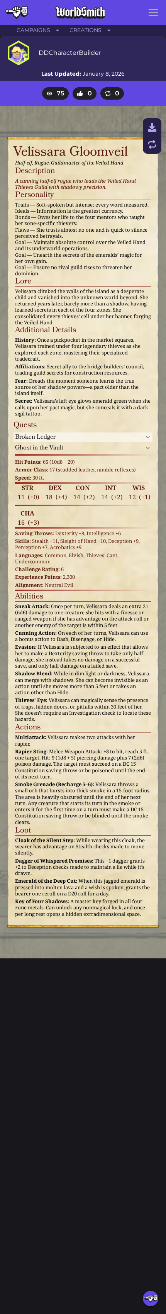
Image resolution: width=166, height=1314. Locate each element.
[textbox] (77, 152)
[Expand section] (147, 437)
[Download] (152, 127)
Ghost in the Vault (39, 448)
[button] (153, 12)
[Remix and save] (152, 144)
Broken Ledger (35, 437)
